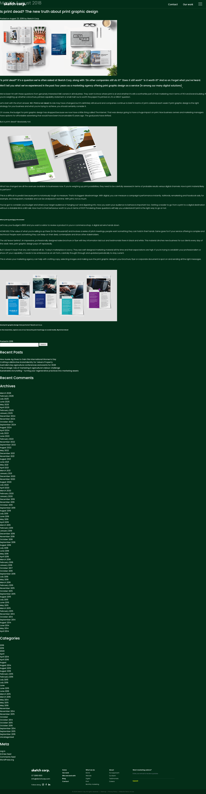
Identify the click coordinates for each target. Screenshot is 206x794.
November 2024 (7, 419)
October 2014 (6, 616)
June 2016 (4, 691)
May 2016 (4, 579)
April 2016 (4, 659)
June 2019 (4, 516)
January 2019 (6, 530)
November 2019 (7, 502)
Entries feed (5, 754)
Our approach (114, 773)
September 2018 (7, 542)
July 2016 (4, 576)
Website (88, 776)
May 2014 (4, 628)
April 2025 (4, 407)
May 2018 (4, 553)
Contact (173, 4)
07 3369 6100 (36, 775)
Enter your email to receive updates (145, 773)
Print (87, 781)
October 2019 (6, 505)
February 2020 (7, 493)
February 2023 (6, 439)
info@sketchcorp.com (40, 779)
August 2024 (6, 427)
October (4, 717)
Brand (88, 773)
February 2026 (7, 396)
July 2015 (4, 599)
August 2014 (5, 622)
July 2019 (4, 513)
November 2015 (7, 588)
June (2, 685)
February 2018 (6, 562)
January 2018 (6, 565)
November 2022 (7, 442)
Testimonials (113, 779)
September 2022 (8, 444)
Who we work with (69, 776)
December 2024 (7, 416)
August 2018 (5, 545)
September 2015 (7, 594)
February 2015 (6, 611)
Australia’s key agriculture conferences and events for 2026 (28, 365)
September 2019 (7, 507)
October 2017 (6, 568)
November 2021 (7, 456)
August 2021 (5, 459)
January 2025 (6, 413)
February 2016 (6, 585)
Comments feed (7, 757)
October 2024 (6, 421)
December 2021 (7, 453)
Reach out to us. (36, 325)
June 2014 (4, 625)
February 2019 (6, 528)
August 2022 (5, 447)
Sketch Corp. (33, 18)
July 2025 (4, 398)
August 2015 (5, 596)
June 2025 (5, 401)
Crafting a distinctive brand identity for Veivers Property (26, 362)
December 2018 (7, 533)
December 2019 (7, 499)
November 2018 (7, 536)
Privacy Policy (112, 792)
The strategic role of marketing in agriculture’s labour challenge (30, 368)
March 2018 (5, 559)
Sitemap (103, 792)
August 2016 (5, 671)
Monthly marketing (92, 784)
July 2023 (4, 433)
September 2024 (8, 424)
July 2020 (4, 485)
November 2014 (7, 614)
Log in (2, 751)
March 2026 (5, 393)
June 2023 (4, 436)
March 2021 (5, 470)
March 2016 (5, 582)
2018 (11, 341)
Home (64, 770)
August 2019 (5, 510)
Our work (188, 4)
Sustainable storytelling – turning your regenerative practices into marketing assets (39, 370)
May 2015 (4, 605)
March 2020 (5, 490)
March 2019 (5, 525)
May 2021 (4, 464)
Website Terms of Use (126, 792)
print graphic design (114, 85)
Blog (64, 779)
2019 (2, 648)
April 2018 (4, 556)
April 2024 (4, 430)
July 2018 (4, 548)
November (5, 708)
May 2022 (4, 450)
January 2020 (6, 496)
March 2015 (5, 608)
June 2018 (4, 550)
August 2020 (5, 482)
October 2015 (6, 591)
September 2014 (7, 619)
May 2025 (4, 404)
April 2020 (4, 487)
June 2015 (4, 602)
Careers (112, 781)
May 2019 (4, 519)
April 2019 (4, 522)
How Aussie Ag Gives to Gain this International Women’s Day (28, 359)
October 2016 (6, 571)
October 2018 (6, 539)
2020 (2, 651)
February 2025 (7, 410)
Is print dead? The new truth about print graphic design (49, 11)
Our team (112, 776)
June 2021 (4, 462)
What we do (90, 770)
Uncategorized (7, 737)
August (3, 662)
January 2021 (6, 473)
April (2, 654)
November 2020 (7, 479)
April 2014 (4, 631)
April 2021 (4, 467)
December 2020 (7, 476)
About (111, 770)
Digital (88, 779)
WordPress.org (7, 759)
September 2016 (7, 573)
